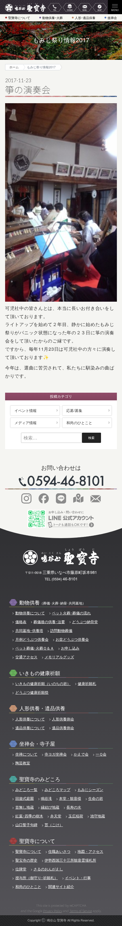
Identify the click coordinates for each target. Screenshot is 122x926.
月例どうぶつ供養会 (31, 639)
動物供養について (30, 613)
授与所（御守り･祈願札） (36, 877)
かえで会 (81, 754)
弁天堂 (55, 816)
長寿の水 (73, 807)
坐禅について (26, 754)
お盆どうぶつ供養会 (72, 639)
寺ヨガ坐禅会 (56, 754)
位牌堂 (20, 869)
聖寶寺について (19, 18)
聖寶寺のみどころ (39, 778)
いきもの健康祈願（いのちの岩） (42, 683)
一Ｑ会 (101, 754)
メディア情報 (25, 422)
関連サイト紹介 (61, 886)
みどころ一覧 (26, 789)
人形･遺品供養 (85, 18)
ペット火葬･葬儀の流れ (71, 613)
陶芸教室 (22, 763)
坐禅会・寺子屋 (37, 743)
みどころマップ (57, 789)
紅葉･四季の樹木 (29, 816)
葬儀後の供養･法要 (49, 621)
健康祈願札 (87, 683)
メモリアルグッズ (59, 656)
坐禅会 (112, 18)
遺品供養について (30, 727)
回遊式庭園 (24, 798)
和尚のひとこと (79, 422)
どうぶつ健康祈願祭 (31, 692)
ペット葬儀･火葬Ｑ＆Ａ (34, 648)
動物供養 (52, 602)
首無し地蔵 (24, 807)
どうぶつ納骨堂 (85, 621)
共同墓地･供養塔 (29, 630)
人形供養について (30, 719)
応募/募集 (74, 410)
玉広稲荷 (75, 816)
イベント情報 (25, 410)
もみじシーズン (90, 789)
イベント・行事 (78, 877)
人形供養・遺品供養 (42, 707)
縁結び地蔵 (50, 807)
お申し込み (70, 648)
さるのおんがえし (48, 869)
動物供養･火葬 (52, 18)
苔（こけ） (54, 824)
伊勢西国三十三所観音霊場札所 (70, 860)
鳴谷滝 (46, 798)
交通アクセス (26, 656)
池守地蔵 (97, 816)
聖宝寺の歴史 (26, 860)
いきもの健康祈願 (39, 672)
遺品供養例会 (63, 727)
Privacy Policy (52, 910)
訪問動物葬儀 (61, 630)
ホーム (14, 67)
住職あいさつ (59, 851)
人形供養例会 (63, 719)
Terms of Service (81, 910)
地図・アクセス (90, 851)
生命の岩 (95, 798)
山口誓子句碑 (26, 824)
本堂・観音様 (70, 798)
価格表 (20, 621)
